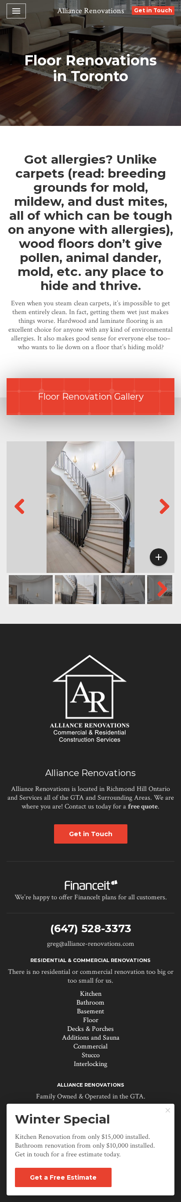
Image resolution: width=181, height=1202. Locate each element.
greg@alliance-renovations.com (90, 943)
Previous (20, 515)
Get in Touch (153, 10)
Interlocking (90, 1064)
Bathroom (90, 1002)
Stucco (91, 1055)
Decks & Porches (90, 1029)
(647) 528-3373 (90, 928)
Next (163, 515)
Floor (90, 1020)
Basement (90, 1011)
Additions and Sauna (90, 1037)
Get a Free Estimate (63, 1177)
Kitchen (90, 993)
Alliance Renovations (90, 11)
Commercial (90, 1046)
